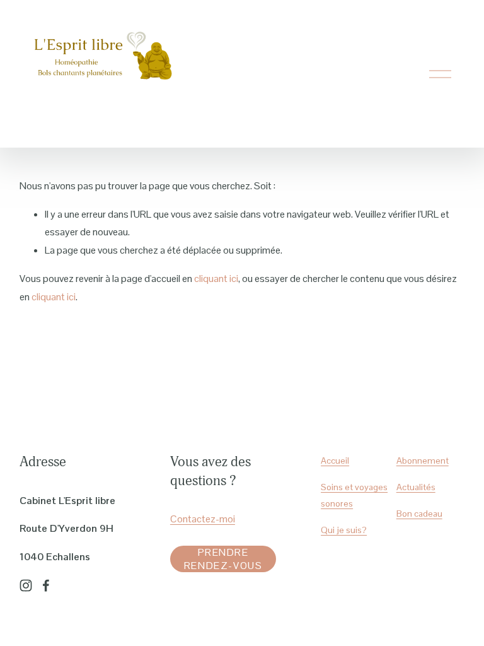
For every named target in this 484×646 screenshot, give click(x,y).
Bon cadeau (419, 513)
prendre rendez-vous (223, 559)
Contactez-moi (202, 519)
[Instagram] (26, 585)
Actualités (415, 487)
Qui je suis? (344, 530)
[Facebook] (46, 585)
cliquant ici (216, 278)
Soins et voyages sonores (354, 495)
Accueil (335, 460)
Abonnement (422, 460)
